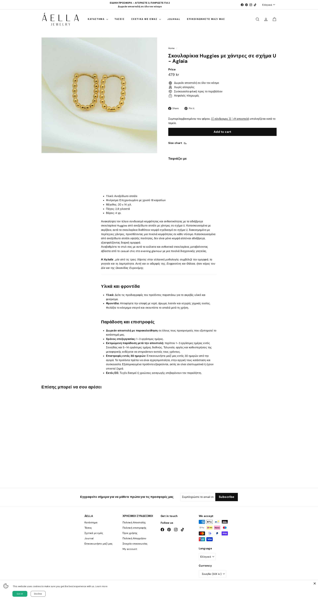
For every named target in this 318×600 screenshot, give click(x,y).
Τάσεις (120, 19)
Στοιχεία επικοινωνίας (135, 543)
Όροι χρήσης (130, 533)
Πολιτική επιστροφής (134, 527)
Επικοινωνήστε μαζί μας (206, 19)
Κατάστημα (97, 19)
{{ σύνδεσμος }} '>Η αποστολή (230, 119)
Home (171, 48)
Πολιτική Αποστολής (134, 522)
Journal (173, 19)
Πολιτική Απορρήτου (134, 538)
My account (130, 549)
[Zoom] (99, 95)
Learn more (101, 586)
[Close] (314, 583)
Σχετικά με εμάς (145, 19)
